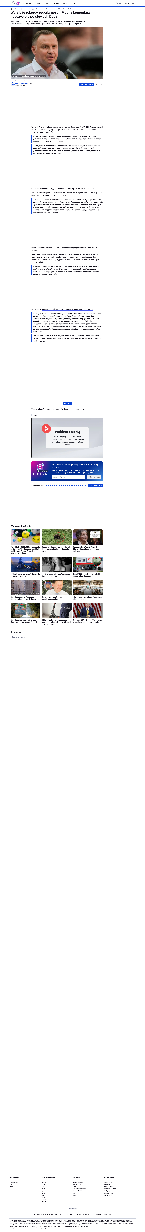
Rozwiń (66, 403)
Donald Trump (108, 1182)
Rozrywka (55, 3)
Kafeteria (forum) (14, 1182)
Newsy (74, 1180)
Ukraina (44, 1182)
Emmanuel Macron (109, 1186)
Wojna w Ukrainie (77, 1191)
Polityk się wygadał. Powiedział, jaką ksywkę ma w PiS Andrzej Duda (69, 189)
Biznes (73, 3)
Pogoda (64, 3)
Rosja (43, 1186)
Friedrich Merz (108, 1195)
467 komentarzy (87, 84)
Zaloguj (126, 3)
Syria (43, 1191)
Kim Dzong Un (108, 1180)
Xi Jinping (107, 1191)
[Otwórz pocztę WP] (113, 3)
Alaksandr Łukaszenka (110, 1188)
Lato (74, 1193)
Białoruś (44, 1199)
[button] (118, 3)
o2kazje (38, 3)
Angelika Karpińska (22, 83)
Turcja (43, 1184)
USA (43, 1195)
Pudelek (12, 1186)
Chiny (74, 1186)
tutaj (47, 1228)
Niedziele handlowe (78, 1182)
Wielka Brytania (46, 1202)
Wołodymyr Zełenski (109, 1193)
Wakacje (75, 1195)
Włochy (43, 1188)
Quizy (46, 3)
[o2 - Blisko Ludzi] (19, 3)
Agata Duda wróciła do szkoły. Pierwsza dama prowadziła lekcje (67, 309)
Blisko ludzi (27, 3)
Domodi (12, 1180)
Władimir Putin (108, 1184)
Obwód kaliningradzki (78, 1184)
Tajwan (43, 1193)
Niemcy (44, 1197)
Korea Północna (46, 1180)
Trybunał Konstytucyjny (79, 1188)
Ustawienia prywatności (103, 1214)
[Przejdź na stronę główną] (13, 5)
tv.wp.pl (12, 1184)
